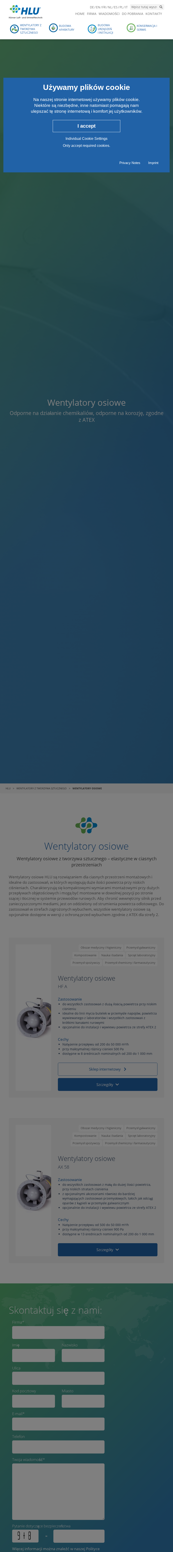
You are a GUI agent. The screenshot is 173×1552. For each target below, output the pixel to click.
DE (92, 7)
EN (98, 7)
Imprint (153, 163)
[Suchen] (161, 7)
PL (121, 7)
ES (116, 7)
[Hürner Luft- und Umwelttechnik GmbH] (26, 11)
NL (110, 7)
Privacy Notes (129, 163)
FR (104, 7)
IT (126, 7)
